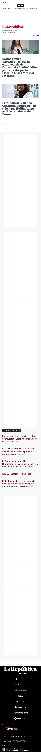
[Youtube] (25, 673)
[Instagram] (17, 673)
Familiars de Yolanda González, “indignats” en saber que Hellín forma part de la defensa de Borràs (19, 108)
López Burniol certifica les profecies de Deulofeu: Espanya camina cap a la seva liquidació (20, 438)
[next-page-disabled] (7, 123)
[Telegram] (20, 673)
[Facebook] (15, 673)
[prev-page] (3, 123)
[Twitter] (22, 673)
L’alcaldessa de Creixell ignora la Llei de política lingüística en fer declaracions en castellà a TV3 (18, 483)
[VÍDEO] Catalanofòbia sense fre (18, 474)
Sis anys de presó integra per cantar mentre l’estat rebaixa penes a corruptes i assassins (20, 451)
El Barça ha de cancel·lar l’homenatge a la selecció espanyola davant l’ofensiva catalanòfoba (20, 464)
